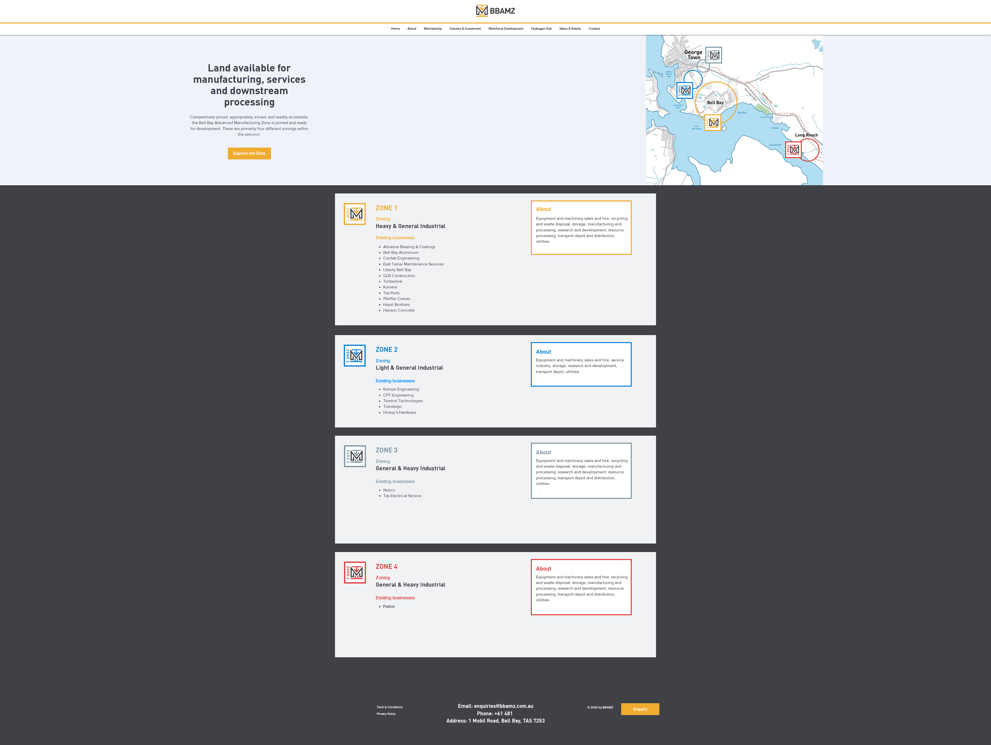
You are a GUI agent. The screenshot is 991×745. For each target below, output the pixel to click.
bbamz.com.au (516, 705)
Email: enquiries (477, 705)
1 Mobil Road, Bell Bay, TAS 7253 (506, 720)
